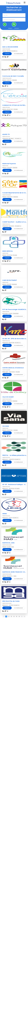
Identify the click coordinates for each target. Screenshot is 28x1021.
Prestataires (14, 284)
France (10, 517)
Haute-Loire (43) (12, 371)
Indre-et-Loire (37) (10, 430)
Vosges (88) (9, 401)
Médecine (4, 50)
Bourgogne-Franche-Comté (12, 576)
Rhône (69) (9, 284)
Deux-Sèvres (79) (12, 138)
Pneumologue (5, 313)
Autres (12, 546)
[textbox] (14, 20)
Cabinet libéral (15, 313)
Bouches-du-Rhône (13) (11, 109)
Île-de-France (9, 255)
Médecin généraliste (6, 371)
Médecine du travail (6, 459)
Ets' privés (15, 109)
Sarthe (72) (9, 80)
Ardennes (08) (11, 342)
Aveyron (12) (11, 459)
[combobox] (14, 20)
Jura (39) (8, 546)
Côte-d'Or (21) (9, 196)
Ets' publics (17, 488)
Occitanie (10, 313)
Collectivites (14, 80)
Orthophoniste (5, 138)
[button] (10, 28)
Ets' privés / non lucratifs (16, 50)
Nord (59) (9, 50)
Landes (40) (9, 167)
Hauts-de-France (12, 225)
